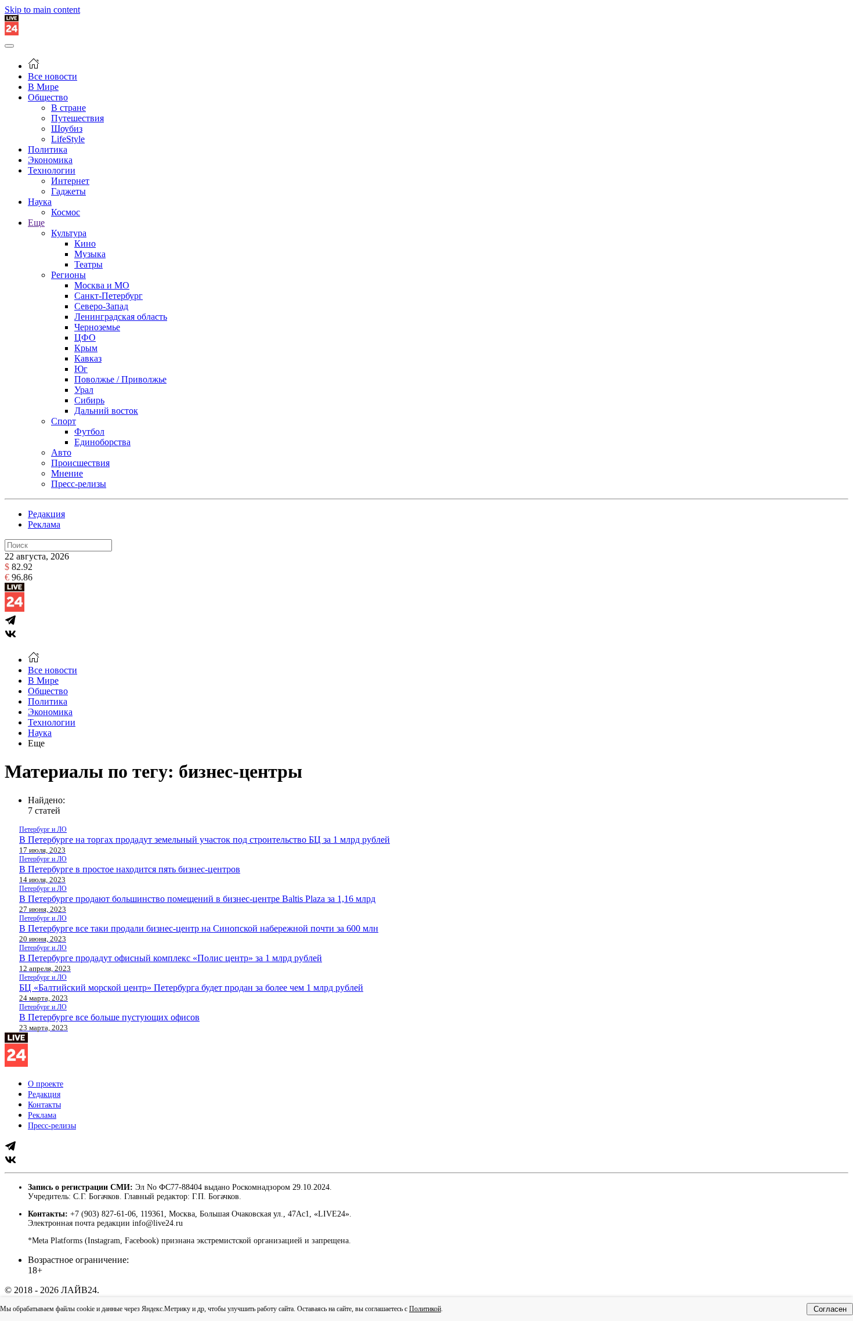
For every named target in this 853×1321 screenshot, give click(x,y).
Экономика (50, 160)
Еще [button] (36, 743)
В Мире (43, 87)
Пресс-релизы (78, 484)
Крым (85, 348)
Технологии (51, 170)
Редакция (46, 514)
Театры (88, 264)
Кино (85, 243)
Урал (83, 390)
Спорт (63, 421)
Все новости (52, 76)
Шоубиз (66, 128)
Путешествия (77, 118)
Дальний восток (106, 411)
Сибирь (89, 400)
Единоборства (102, 442)
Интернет (70, 181)
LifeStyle (68, 139)
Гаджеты (68, 191)
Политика (47, 149)
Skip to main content (42, 10)
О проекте (45, 1084)
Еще (36, 223)
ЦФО (85, 337)
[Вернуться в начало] (12, 32)
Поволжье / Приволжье (120, 379)
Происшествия (80, 463)
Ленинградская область (120, 317)
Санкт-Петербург (108, 296)
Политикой (425, 1309)
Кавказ (88, 358)
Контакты (44, 1104)
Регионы (68, 275)
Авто (61, 452)
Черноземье (97, 327)
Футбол (89, 431)
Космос (65, 212)
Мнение (67, 473)
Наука (40, 202)
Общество (48, 97)
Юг (81, 369)
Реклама (44, 524)
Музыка (90, 254)
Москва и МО (101, 285)
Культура (68, 233)
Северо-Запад (101, 306)
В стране (68, 108)
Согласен (830, 1309)
